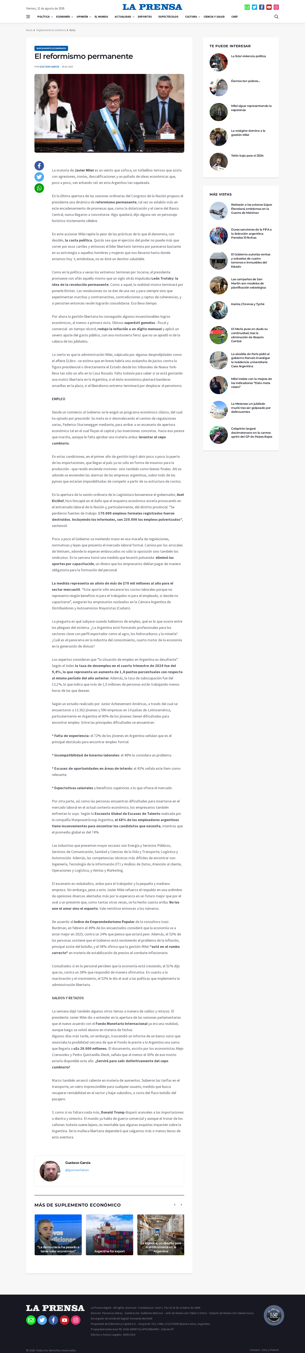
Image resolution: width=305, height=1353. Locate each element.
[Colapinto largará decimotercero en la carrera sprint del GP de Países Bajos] (219, 435)
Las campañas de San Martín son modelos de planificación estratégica (248, 283)
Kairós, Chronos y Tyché (248, 304)
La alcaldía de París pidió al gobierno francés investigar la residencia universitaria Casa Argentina (250, 360)
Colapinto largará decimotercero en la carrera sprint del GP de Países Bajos (251, 433)
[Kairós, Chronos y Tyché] (219, 310)
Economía (63, 16)
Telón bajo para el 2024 (247, 155)
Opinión (82, 16)
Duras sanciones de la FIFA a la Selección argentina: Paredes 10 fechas (251, 233)
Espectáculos (168, 16)
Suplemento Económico (51, 30)
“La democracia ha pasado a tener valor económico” (58, 1249)
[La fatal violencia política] (219, 62)
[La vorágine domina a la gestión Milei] (219, 137)
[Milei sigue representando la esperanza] (219, 112)
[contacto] (247, 7)
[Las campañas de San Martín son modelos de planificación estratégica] (219, 285)
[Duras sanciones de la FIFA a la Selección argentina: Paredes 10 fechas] (219, 236)
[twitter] (254, 7)
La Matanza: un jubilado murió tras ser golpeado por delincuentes (251, 408)
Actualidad (123, 16)
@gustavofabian (77, 1170)
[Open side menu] (28, 16)
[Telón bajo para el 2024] (219, 162)
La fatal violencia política (248, 56)
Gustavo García (49, 66)
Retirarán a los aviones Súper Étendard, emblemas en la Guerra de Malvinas (251, 209)
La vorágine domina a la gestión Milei (248, 133)
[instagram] (276, 7)
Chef (234, 16)
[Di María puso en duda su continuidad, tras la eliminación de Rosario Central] (219, 335)
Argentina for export (109, 1251)
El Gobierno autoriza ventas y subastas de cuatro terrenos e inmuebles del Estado (250, 260)
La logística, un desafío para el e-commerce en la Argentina (160, 1247)
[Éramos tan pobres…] (219, 87)
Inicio (29, 30)
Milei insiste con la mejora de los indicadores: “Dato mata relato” (251, 383)
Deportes (145, 16)
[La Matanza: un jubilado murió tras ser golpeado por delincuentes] (219, 410)
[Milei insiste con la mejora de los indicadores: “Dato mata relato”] (219, 385)
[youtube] (269, 7)
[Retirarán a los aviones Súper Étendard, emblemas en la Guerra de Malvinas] (219, 211)
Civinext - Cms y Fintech (264, 1350)
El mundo (101, 16)
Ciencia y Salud (214, 16)
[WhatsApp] (39, 188)
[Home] (55, 1310)
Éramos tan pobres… (245, 81)
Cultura (191, 16)
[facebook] (261, 7)
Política (43, 16)
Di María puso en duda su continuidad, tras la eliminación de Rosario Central (249, 335)
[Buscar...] (276, 16)
